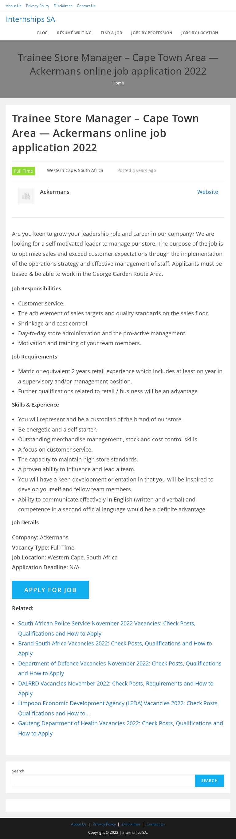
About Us (14, 5)
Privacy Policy (37, 5)
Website (207, 191)
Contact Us (86, 5)
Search (18, 771)
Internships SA (30, 19)
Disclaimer (63, 5)
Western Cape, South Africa (75, 170)
